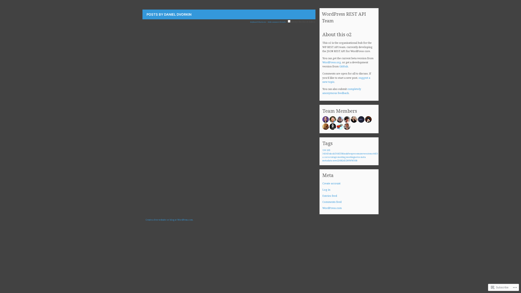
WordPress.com (332, 208)
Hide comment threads (277, 22)
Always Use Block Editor (302, 21)
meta (363, 157)
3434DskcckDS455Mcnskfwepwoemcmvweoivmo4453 (350, 153)
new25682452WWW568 (345, 160)
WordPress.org (331, 62)
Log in (326, 189)
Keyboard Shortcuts (258, 22)
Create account (331, 183)
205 (328, 150)
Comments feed (331, 202)
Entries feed (329, 196)
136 (324, 150)
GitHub (343, 66)
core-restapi (330, 157)
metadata (327, 160)
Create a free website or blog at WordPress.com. (169, 219)
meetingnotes (353, 157)
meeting (341, 157)
